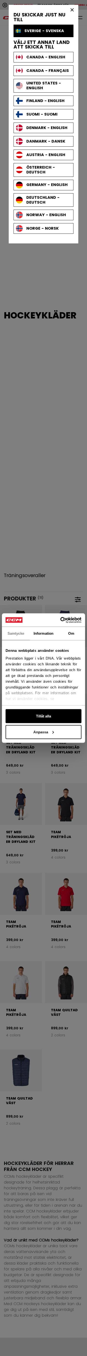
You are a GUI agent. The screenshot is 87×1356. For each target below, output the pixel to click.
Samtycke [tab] (15, 633)
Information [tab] (43, 633)
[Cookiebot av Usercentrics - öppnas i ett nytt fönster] (61, 620)
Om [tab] (71, 633)
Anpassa (40, 732)
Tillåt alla (43, 716)
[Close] (72, 9)
